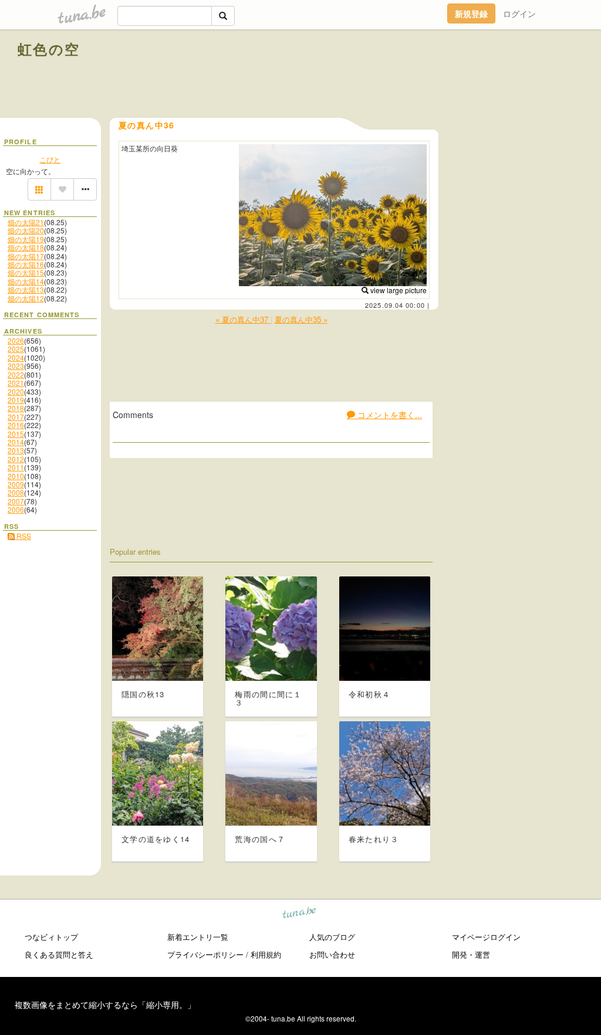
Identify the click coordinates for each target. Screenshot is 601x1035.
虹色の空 (49, 49)
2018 (16, 408)
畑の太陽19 (26, 239)
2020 (16, 391)
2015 (16, 434)
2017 (16, 417)
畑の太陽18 (26, 247)
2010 (16, 476)
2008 (16, 492)
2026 (16, 340)
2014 (16, 442)
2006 (16, 509)
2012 (16, 459)
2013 (16, 450)
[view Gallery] (39, 189)
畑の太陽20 (26, 230)
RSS (23, 536)
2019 (16, 400)
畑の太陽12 (26, 298)
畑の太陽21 (26, 222)
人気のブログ (332, 936)
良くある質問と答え (59, 954)
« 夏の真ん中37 (243, 319)
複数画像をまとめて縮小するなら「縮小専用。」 (105, 1004)
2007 (16, 501)
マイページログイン (486, 936)
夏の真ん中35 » (301, 319)
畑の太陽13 (26, 289)
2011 (16, 467)
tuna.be (300, 913)
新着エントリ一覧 (197, 936)
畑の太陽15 (26, 272)
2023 (16, 366)
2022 (16, 374)
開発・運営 (471, 954)
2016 (16, 425)
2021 (16, 383)
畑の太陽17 (26, 256)
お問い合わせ (332, 954)
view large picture (398, 290)
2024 (16, 357)
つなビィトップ (51, 936)
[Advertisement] (449, 75)
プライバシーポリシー (205, 954)
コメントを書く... (388, 414)
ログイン (519, 13)
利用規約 (266, 954)
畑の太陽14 (26, 281)
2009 (16, 484)
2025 (16, 349)
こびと (49, 159)
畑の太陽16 (26, 264)
